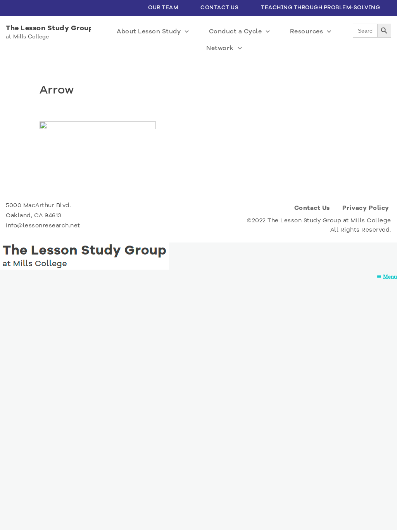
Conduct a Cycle (235, 31)
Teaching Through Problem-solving (320, 7)
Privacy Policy (365, 208)
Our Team (163, 7)
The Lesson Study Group (49, 28)
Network (220, 48)
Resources (306, 31)
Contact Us (219, 7)
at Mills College (27, 36)
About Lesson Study (149, 31)
